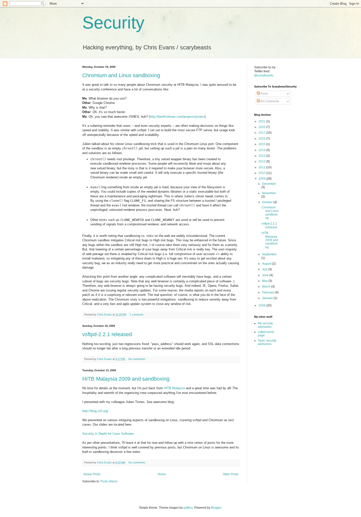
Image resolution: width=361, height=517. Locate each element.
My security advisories (265, 325)
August (267, 263)
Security (113, 22)
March (266, 286)
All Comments (269, 101)
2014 (262, 150)
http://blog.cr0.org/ (95, 411)
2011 (262, 167)
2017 (262, 132)
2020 (262, 127)
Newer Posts (91, 474)
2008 (262, 305)
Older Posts (230, 474)
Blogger (216, 507)
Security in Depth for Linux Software (108, 433)
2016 (262, 138)
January (268, 298)
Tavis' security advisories (267, 342)
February (268, 292)
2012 (262, 161)
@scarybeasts (263, 75)
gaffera (188, 507)
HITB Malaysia (174, 388)
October (267, 202)
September (269, 254)
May (265, 281)
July (265, 269)
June (265, 275)
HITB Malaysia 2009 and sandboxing (125, 379)
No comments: (137, 359)
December (269, 184)
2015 (262, 144)
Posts (264, 93)
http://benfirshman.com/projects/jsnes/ (177, 116)
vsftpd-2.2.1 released (107, 334)
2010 (262, 173)
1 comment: (137, 314)
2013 (262, 156)
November (269, 193)
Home (162, 474)
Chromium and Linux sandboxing (121, 75)
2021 (262, 121)
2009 (262, 178)
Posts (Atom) (108, 481)
